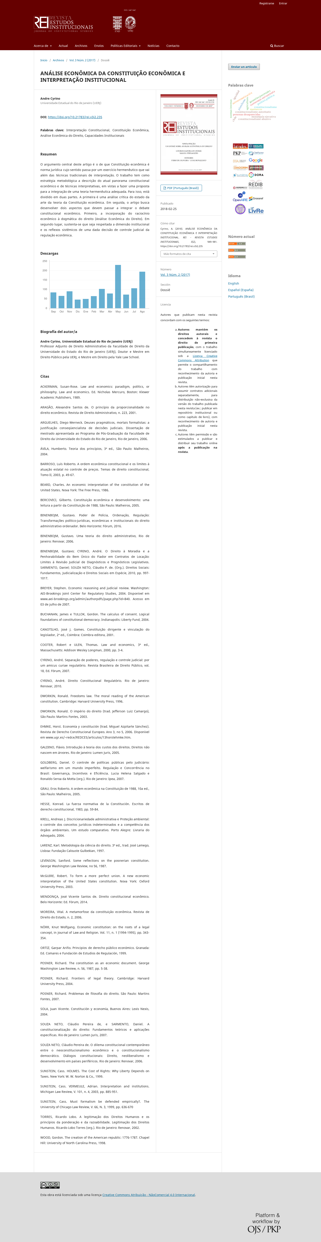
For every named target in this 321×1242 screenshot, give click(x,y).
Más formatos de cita (177, 254)
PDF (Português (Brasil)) (183, 188)
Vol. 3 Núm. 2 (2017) (82, 60)
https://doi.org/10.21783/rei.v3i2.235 (75, 117)
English (233, 283)
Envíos (99, 46)
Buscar (278, 46)
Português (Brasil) (241, 296)
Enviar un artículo (244, 67)
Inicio (43, 60)
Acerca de (41, 46)
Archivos (81, 46)
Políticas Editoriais (124, 46)
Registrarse (266, 3)
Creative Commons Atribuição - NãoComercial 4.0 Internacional (148, 1195)
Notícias (153, 46)
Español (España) (241, 290)
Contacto (172, 46)
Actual (63, 46)
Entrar (283, 3)
